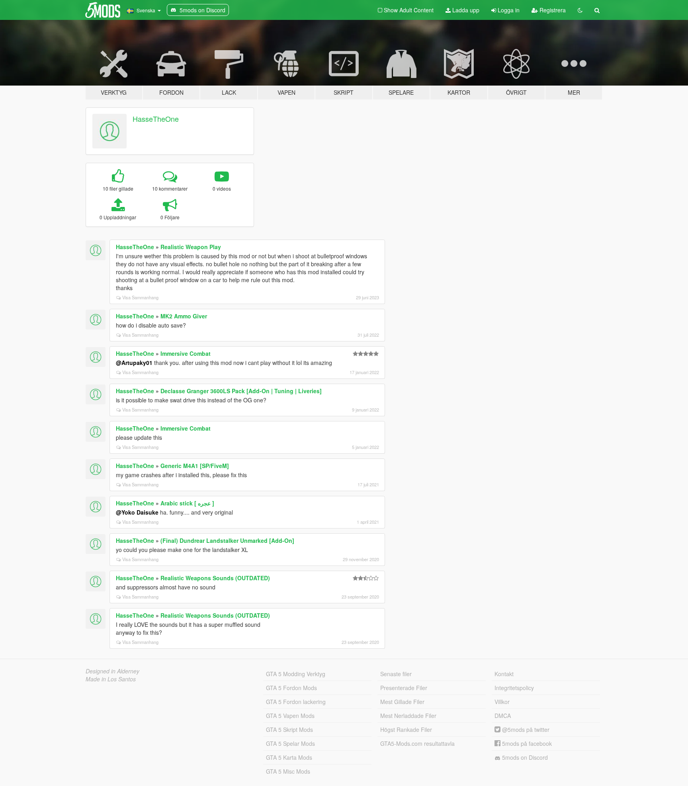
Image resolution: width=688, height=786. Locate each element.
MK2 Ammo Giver (183, 316)
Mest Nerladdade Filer (408, 716)
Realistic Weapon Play (190, 247)
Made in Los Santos (111, 679)
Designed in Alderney (112, 671)
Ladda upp (465, 10)
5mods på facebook (526, 743)
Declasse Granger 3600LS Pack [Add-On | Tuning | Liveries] (241, 391)
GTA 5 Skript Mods (289, 729)
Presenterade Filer (403, 688)
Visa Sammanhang (140, 297)
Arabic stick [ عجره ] (187, 503)
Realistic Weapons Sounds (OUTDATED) (215, 578)
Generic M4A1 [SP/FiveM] (194, 466)
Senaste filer (396, 674)
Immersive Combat (185, 353)
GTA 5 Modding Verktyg (295, 674)
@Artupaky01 (134, 363)
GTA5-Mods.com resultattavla (417, 743)
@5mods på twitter (524, 729)
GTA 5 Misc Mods (288, 771)
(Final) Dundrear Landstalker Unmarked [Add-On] (227, 540)
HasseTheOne (156, 118)
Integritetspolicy (514, 688)
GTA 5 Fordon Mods (291, 688)
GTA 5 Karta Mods (289, 757)
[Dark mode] (580, 10)
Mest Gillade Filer (402, 702)
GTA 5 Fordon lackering (296, 702)
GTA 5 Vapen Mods (290, 716)
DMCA (502, 716)
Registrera (552, 10)
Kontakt (504, 674)
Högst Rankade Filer (406, 729)
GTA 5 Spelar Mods (290, 743)
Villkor (502, 702)
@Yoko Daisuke (137, 512)
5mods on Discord (524, 757)
